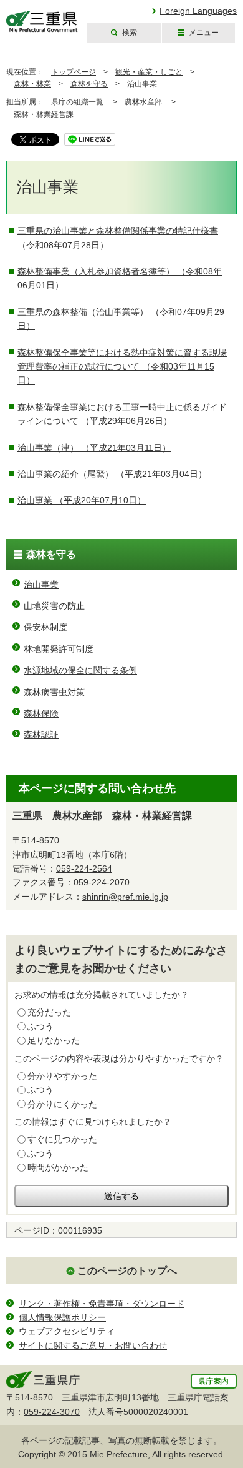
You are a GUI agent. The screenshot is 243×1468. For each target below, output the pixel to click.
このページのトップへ (127, 1270)
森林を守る (89, 83)
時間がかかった (57, 1167)
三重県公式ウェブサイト (42, 22)
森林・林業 (32, 83)
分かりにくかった (62, 1104)
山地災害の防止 (54, 606)
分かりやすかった (62, 1076)
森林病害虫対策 (54, 692)
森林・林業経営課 (44, 114)
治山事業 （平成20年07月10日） (81, 500)
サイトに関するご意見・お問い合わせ (93, 1345)
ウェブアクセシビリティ (67, 1331)
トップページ (73, 72)
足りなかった (53, 1040)
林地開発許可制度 (58, 649)
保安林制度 (45, 627)
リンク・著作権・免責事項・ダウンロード (101, 1304)
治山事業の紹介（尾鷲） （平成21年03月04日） (112, 474)
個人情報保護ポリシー (62, 1317)
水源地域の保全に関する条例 (80, 670)
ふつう (40, 1027)
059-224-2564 (84, 868)
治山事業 (41, 585)
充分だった (49, 1012)
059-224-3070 (52, 1412)
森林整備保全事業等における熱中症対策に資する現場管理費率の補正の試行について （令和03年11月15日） (122, 367)
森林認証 (41, 735)
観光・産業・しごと (149, 72)
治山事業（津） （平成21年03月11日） (94, 448)
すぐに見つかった (62, 1139)
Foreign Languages (198, 11)
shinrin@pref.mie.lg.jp (125, 897)
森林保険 (41, 713)
